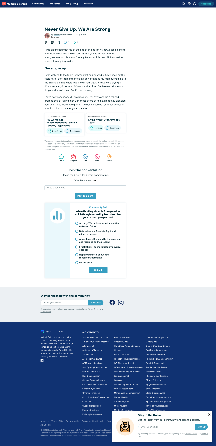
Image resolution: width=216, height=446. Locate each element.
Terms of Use (45, 312)
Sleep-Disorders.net (155, 393)
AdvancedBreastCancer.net (95, 337)
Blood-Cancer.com (91, 376)
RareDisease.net (153, 371)
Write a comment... (57, 187)
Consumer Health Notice (93, 421)
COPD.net (87, 401)
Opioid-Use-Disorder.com (158, 346)
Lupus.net (118, 380)
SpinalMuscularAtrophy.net (158, 401)
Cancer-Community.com (93, 380)
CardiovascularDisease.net (95, 384)
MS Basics (55, 3)
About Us (44, 421)
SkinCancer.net (153, 388)
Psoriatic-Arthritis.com (156, 367)
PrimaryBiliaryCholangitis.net (159, 359)
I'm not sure (85, 262)
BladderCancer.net (91, 371)
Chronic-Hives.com (91, 393)
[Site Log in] (194, 3)
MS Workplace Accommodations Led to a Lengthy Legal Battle (61, 122)
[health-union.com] (51, 332)
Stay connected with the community (65, 295)
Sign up (202, 426)
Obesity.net (151, 341)
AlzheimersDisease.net (93, 350)
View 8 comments (84, 180)
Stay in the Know (149, 415)
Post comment (85, 196)
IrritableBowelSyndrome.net (127, 371)
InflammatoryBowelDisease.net (128, 367)
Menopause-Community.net (127, 393)
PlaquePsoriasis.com (155, 354)
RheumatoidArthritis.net (157, 376)
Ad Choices (45, 425)
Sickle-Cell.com (153, 380)
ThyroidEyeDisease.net (157, 406)
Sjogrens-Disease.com (156, 384)
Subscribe (95, 302)
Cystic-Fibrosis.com (91, 406)
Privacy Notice (191, 434)
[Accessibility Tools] (189, 3)
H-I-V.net (118, 350)
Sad (83, 158)
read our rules (77, 175)
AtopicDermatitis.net (92, 359)
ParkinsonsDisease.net (156, 350)
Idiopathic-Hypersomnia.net (127, 359)
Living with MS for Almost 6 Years (104, 121)
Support (72, 158)
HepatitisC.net (121, 341)
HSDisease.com (121, 354)
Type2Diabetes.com (155, 410)
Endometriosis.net (90, 410)
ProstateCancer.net (155, 363)
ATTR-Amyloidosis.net (92, 363)
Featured (88, 3)
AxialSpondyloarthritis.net (94, 367)
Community (38, 3)
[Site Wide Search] (183, 3)
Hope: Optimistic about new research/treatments (94, 256)
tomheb (57, 34)
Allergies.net (88, 346)
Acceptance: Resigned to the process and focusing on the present (99, 240)
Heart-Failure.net (122, 337)
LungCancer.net (121, 376)
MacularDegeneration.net (126, 384)
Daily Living (72, 3)
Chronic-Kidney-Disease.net (95, 397)
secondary (63, 97)
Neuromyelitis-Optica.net (158, 337)
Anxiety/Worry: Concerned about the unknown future (99, 224)
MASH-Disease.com (123, 388)
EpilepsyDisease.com (92, 414)
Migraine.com (120, 406)
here (53, 149)
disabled (121, 100)
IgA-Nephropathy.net (124, 363)
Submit (98, 270)
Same (108, 158)
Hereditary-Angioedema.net (127, 346)
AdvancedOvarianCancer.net (95, 341)
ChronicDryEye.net (91, 388)
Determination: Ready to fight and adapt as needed (97, 232)
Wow (95, 158)
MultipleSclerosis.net (124, 410)
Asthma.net (87, 354)
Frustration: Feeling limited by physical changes (100, 248)
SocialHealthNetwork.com (158, 397)
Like (60, 158)
